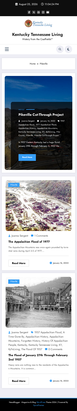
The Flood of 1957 (31, 349)
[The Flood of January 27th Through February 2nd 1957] (38, 302)
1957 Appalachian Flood (47, 332)
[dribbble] (38, 12)
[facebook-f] (29, 12)
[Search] (60, 49)
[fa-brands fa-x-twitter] (34, 12)
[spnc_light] (68, 49)
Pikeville (21, 110)
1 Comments (41, 236)
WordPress (40, 402)
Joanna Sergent (28, 121)
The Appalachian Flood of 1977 (29, 242)
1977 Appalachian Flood (46, 124)
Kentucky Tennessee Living (37, 34)
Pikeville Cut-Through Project (41, 114)
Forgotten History (30, 341)
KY (43, 131)
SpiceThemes (38, 405)
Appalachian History (27, 128)
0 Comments (55, 349)
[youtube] (48, 12)
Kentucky (22, 345)
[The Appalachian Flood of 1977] (38, 205)
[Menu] (7, 49)
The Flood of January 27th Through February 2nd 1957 (38, 357)
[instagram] (43, 12)
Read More (27, 157)
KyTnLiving (50, 131)
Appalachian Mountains (47, 128)
